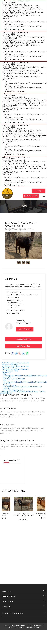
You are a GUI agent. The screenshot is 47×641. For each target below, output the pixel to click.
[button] (44, 196)
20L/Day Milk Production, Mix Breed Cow (23, 515)
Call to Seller (23, 346)
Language (38, 191)
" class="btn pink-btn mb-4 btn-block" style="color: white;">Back (22, 392)
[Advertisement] (12, 473)
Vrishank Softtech (31, 627)
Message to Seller (24, 339)
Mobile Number (24, 329)
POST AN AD (31, 196)
